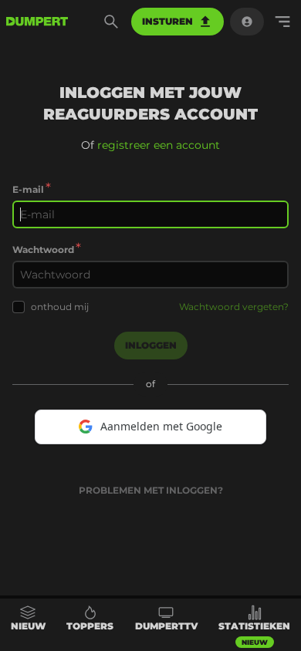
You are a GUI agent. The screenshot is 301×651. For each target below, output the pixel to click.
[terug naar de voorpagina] (37, 21)
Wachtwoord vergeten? (234, 306)
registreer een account (158, 145)
